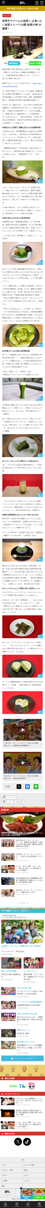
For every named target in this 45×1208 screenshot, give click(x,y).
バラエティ (11, 797)
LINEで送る (36, 786)
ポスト (19, 786)
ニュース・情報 (29, 1165)
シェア (27, 786)
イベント (27, 1181)
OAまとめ (7, 15)
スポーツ (4, 1175)
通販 (3, 1186)
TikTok (27, 1142)
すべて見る (21, 903)
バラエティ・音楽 (7, 1170)
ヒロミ (10, 802)
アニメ (26, 1175)
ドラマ (4, 1165)
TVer (12, 63)
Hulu (33, 63)
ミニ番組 (4, 1181)
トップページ (7, 1194)
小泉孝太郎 (19, 802)
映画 (25, 1170)
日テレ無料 (31, 1086)
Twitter (18, 1142)
